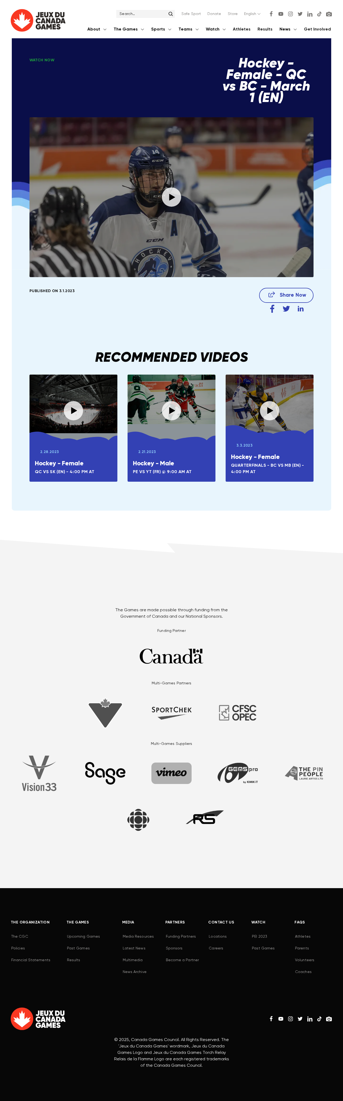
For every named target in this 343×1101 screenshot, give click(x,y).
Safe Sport (191, 14)
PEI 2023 (259, 936)
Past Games (78, 948)
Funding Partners (181, 936)
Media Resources (138, 936)
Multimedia (133, 960)
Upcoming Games (83, 936)
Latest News (134, 948)
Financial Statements (30, 960)
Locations (218, 936)
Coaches (303, 972)
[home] (38, 21)
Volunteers (304, 960)
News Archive (135, 972)
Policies (18, 948)
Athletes (242, 29)
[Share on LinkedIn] (300, 309)
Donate (214, 14)
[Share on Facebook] (272, 309)
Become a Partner (182, 960)
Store (233, 14)
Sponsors (174, 948)
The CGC (19, 936)
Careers (216, 948)
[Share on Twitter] (286, 309)
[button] (253, 14)
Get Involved (317, 29)
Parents (302, 948)
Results (265, 29)
